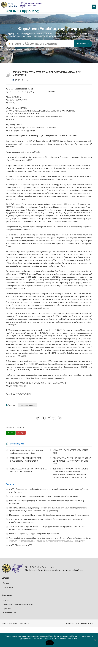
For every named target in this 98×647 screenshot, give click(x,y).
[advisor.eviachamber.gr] (60, 418)
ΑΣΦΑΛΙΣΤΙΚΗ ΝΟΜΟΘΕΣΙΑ (27, 405)
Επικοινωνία (8, 587)
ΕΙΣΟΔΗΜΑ (83, 34)
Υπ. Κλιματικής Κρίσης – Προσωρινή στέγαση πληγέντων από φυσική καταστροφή (43, 496)
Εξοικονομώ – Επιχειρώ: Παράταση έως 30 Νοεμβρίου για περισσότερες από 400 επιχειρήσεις (49, 515)
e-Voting (6, 600)
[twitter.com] (38, 418)
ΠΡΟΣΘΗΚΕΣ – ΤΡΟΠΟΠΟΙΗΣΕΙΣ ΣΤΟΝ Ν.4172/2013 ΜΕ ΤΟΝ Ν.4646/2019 (25, 459)
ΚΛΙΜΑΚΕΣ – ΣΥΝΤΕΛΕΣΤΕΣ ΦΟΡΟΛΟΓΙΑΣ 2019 (70, 451)
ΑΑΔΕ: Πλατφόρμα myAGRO (20, 545)
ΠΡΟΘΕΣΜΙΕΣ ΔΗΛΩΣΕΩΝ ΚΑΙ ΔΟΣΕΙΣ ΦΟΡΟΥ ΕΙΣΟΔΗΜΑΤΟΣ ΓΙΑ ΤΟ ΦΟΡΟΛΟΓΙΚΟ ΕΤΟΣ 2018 (72, 461)
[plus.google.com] (54, 418)
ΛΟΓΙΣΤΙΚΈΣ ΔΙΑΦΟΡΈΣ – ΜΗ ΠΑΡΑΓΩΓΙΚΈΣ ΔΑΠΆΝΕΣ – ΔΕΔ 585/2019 (28, 470)
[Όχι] (95, 641)
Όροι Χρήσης (24, 623)
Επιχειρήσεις (48, 49)
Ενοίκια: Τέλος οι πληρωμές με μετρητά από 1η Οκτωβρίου (34, 534)
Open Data (7, 609)
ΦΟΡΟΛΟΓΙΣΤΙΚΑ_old (44, 34)
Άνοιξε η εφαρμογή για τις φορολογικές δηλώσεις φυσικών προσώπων (26, 451)
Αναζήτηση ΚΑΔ (9, 613)
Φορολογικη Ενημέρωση (33, 49)
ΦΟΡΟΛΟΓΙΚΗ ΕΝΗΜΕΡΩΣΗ (65, 34)
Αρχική (11, 34)
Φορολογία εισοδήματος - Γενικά (18, 36)
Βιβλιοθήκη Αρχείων (25, 34)
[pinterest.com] (49, 418)
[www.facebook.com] (43, 418)
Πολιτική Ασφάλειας (9, 623)
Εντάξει (50, 643)
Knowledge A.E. (86, 623)
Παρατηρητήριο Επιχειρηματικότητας (18, 604)
